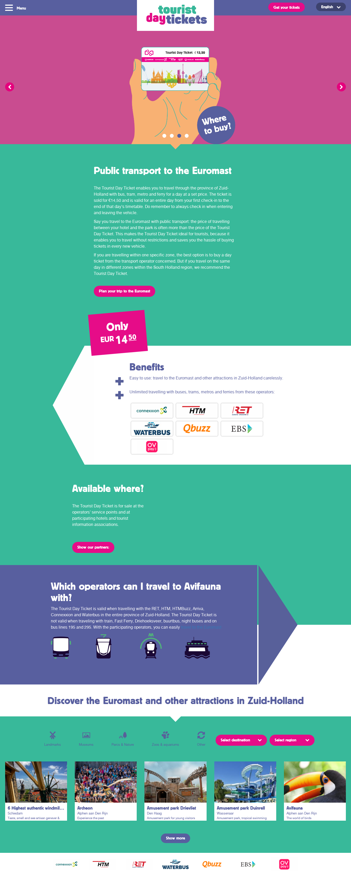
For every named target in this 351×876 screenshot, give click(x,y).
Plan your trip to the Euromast (124, 291)
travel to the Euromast (201, 627)
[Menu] (9, 7)
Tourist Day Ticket (175, 15)
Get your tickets (286, 7)
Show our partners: (93, 547)
